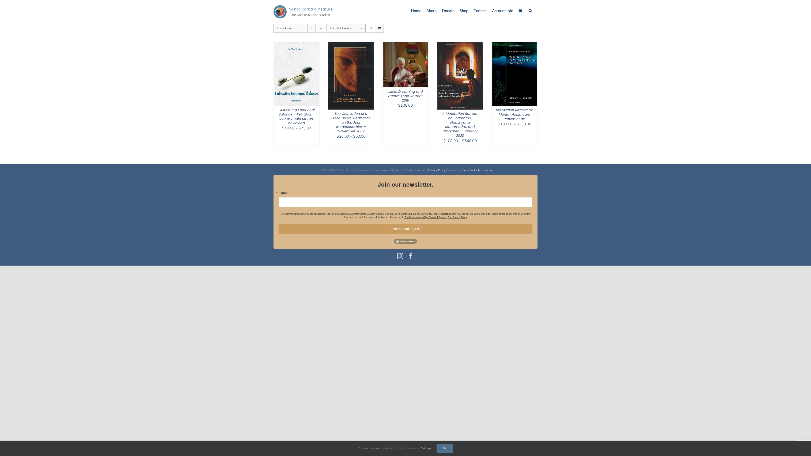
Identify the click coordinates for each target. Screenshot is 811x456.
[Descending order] (321, 28)
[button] (530, 10)
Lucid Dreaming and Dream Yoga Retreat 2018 (405, 96)
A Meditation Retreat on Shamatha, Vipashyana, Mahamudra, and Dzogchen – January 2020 (460, 124)
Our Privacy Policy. (457, 217)
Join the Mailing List (405, 229)
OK (445, 448)
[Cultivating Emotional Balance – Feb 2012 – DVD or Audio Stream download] (296, 44)
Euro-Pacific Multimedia (477, 170)
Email (283, 193)
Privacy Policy (436, 170)
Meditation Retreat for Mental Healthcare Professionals (514, 114)
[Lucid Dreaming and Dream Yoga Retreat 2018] (405, 44)
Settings (426, 448)
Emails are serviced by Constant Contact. (425, 217)
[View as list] (379, 28)
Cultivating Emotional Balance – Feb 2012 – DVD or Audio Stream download (297, 116)
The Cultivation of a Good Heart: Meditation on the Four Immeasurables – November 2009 (351, 122)
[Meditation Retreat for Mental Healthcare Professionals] (514, 44)
